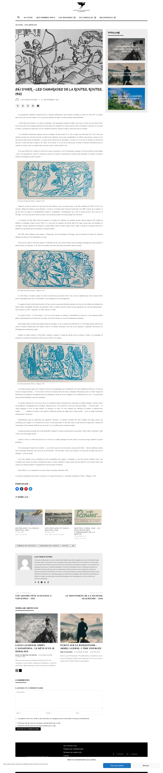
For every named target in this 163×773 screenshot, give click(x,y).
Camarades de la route (49, 546)
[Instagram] (38, 582)
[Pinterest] (28, 106)
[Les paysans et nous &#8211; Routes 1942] (58, 517)
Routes (66, 546)
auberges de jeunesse (26, 546)
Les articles (31, 25)
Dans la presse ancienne (26, 655)
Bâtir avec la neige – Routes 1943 (28, 529)
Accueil (19, 25)
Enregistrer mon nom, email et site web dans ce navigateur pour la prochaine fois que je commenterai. (53, 718)
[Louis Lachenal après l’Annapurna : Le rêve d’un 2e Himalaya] (36, 628)
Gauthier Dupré (28, 100)
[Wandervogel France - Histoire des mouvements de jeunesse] (81, 7)
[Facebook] (17, 106)
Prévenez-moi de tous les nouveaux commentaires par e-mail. (39, 723)
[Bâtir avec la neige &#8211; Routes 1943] (29, 517)
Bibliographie (66, 652)
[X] (23, 106)
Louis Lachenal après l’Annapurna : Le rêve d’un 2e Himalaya (35, 648)
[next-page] (20, 670)
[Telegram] (38, 106)
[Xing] (48, 582)
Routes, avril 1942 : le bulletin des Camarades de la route (87, 531)
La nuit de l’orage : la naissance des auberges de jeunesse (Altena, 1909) (126, 98)
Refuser (146, 765)
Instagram (134, 754)
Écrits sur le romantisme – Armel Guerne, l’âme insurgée (126, 74)
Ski (73, 546)
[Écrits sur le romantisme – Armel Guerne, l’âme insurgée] (81, 628)
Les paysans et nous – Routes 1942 (58, 529)
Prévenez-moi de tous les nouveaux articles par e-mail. (37, 726)
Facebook (120, 754)
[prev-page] (16, 670)
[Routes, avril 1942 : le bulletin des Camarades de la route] (88, 517)
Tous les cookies (117, 765)
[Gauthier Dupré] (17, 99)
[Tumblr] (33, 106)
